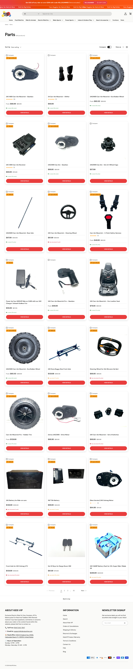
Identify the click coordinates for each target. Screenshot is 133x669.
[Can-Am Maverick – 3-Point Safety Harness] (108, 212)
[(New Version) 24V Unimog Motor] (108, 479)
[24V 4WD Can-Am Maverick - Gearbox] (24, 75)
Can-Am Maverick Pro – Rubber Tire (19, 435)
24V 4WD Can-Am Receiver (16, 165)
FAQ (64, 648)
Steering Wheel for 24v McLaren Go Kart (104, 369)
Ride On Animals (31, 20)
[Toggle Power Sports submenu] (75, 20)
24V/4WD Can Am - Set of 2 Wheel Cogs (104, 165)
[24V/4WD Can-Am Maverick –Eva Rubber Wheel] (108, 75)
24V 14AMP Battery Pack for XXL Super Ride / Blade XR (108, 567)
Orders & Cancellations (70, 626)
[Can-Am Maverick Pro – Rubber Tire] (24, 413)
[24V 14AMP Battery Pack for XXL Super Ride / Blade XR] (108, 545)
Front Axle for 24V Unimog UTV (17, 566)
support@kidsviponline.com (23, 631)
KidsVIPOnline (12, 665)
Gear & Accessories (102, 20)
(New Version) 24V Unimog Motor (101, 500)
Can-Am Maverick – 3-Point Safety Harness (105, 233)
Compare (102, 47)
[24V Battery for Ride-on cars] (24, 479)
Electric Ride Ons (43, 20)
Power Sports (69, 20)
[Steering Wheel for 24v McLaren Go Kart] (108, 348)
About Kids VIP (68, 623)
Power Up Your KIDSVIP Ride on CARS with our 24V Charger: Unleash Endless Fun (23, 302)
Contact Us (66, 644)
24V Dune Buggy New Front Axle (59, 369)
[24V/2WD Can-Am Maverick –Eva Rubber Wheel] (24, 348)
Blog (64, 652)
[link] (50, 591)
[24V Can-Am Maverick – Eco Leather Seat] (108, 280)
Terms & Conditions (69, 641)
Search (65, 619)
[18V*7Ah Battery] (66, 479)
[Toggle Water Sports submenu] (62, 20)
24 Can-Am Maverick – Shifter (58, 97)
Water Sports (57, 20)
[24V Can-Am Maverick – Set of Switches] (108, 413)
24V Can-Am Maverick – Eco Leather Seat (105, 301)
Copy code (102, 2)
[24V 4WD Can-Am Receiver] (24, 143)
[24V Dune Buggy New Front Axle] (66, 348)
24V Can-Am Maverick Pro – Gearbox (61, 301)
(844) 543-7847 (19, 628)
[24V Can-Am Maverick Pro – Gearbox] (66, 280)
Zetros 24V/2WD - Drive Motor (58, 435)
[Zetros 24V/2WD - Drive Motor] (66, 413)
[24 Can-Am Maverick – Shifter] (66, 75)
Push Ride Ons (19, 20)
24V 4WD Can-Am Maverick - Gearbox (19, 97)
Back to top (66, 599)
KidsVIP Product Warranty (71, 637)
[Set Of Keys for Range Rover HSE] (66, 545)
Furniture (116, 20)
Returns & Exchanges (70, 633)
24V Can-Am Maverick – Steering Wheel (62, 233)
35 (74, 591)
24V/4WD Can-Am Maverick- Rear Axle (20, 233)
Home (11, 20)
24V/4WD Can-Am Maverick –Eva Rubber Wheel (107, 97)
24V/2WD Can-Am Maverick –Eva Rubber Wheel (23, 369)
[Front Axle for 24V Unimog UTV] (24, 545)
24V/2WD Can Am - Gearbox (58, 165)
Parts (122, 20)
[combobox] (67, 14)
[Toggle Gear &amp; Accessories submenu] (110, 20)
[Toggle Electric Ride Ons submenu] (50, 20)
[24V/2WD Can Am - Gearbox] (66, 143)
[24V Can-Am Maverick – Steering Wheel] (66, 212)
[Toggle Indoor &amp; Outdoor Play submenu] (93, 20)
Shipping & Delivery (69, 630)
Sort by (7, 47)
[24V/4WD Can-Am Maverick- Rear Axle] (24, 212)
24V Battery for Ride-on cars (16, 500)
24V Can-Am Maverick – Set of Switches (104, 435)
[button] (131, 14)
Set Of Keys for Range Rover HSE (59, 566)
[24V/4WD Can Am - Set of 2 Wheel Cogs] (108, 143)
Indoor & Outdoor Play (85, 20)
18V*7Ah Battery (53, 500)
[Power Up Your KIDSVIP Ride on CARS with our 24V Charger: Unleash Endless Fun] (24, 280)
